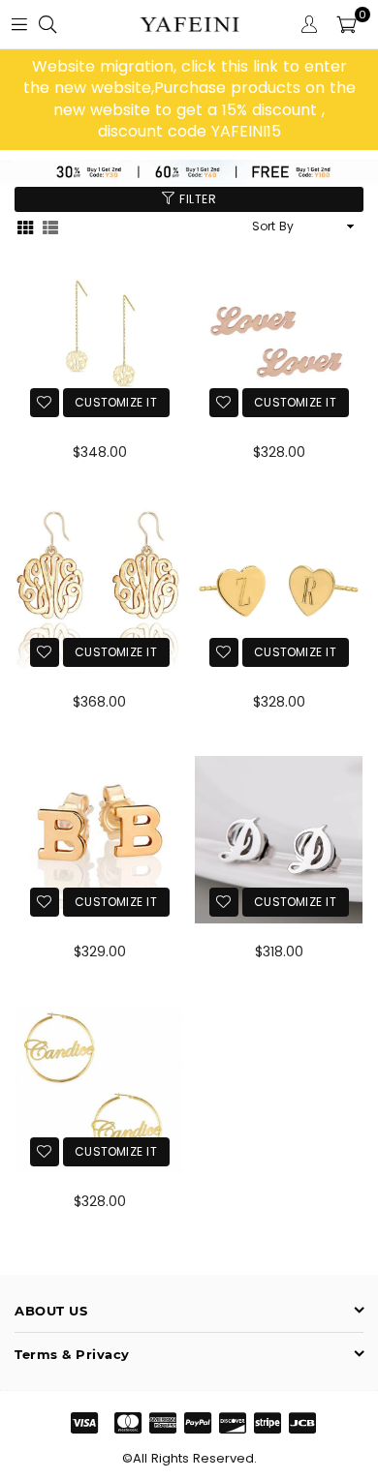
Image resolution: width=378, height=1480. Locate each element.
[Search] (47, 24)
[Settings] (309, 24)
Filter (196, 199)
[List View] (50, 226)
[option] (189, 99)
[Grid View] (25, 226)
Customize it (116, 402)
